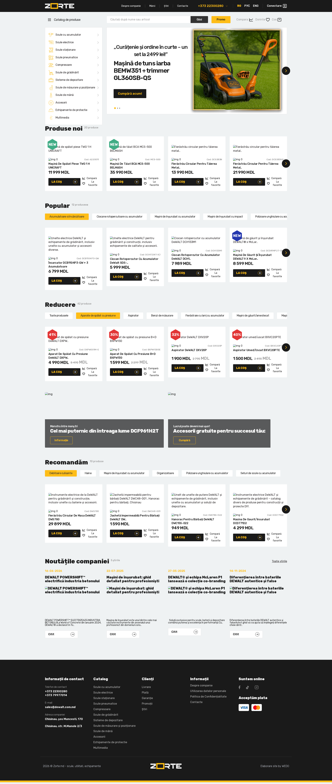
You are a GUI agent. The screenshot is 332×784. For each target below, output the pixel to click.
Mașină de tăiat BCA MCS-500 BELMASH (130, 165)
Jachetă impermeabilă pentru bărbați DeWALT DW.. (135, 517)
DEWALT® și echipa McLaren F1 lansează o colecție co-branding (196, 579)
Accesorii (61, 102)
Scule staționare (65, 49)
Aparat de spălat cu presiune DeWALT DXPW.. (68, 355)
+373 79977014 (56, 695)
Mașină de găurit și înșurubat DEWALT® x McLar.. (252, 256)
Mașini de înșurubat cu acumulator (175, 216)
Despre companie (131, 5)
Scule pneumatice (67, 57)
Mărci (152, 5)
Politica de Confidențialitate (208, 696)
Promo (221, 19)
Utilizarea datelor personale (208, 691)
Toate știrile (279, 561)
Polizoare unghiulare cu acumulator (276, 216)
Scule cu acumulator (68, 34)
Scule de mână (65, 95)
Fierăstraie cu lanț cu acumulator (205, 315)
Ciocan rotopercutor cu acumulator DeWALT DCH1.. (196, 256)
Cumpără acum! (130, 94)
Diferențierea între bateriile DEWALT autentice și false (255, 579)
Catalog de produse (67, 20)
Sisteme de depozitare (69, 79)
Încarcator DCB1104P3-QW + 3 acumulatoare (68, 264)
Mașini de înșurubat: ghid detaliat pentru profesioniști (133, 579)
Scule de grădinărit (67, 72)
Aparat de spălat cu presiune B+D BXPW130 (133, 355)
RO (239, 5)
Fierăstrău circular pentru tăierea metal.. (194, 165)
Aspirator (133, 315)
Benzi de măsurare (162, 315)
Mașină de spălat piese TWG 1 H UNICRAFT (69, 165)
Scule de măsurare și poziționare (75, 87)
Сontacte (196, 702)
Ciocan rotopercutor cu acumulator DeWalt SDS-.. (134, 260)
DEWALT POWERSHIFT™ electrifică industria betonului (72, 579)
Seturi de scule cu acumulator (258, 473)
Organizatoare (165, 473)
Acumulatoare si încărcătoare (66, 216)
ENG (256, 5)
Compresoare (64, 64)
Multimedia (62, 117)
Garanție (147, 698)
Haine (88, 473)
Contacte (182, 5)
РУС (247, 5)
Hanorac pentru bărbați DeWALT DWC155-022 (193, 521)
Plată (145, 692)
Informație (61, 440)
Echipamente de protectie (71, 110)
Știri (166, 5)
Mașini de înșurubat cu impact (225, 216)
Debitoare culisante (60, 473)
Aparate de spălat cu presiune (98, 315)
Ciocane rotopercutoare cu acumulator (119, 216)
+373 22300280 (210, 6)
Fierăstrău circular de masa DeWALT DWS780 (72, 517)
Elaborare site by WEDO (275, 766)
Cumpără (184, 440)
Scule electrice (65, 42)
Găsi (199, 19)
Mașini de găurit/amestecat (253, 315)
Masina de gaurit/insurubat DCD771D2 (251, 521)
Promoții (147, 703)
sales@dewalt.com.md (60, 707)
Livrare (146, 687)
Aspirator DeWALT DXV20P (189, 350)
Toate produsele (58, 315)
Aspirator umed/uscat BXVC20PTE (256, 350)
